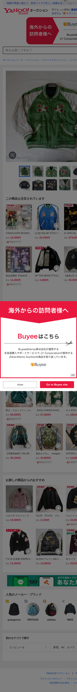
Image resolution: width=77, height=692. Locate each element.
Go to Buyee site (57, 384)
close (20, 384)
